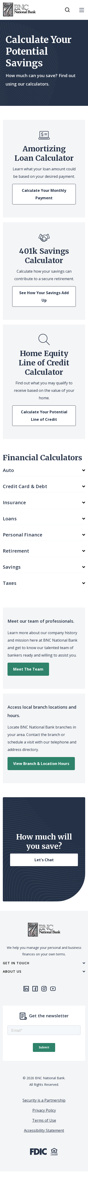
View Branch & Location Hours (41, 763)
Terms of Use (44, 1120)
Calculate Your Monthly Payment (44, 194)
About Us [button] (12, 971)
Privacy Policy (44, 1110)
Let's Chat (44, 859)
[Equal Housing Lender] (54, 1151)
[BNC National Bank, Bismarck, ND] (19, 10)
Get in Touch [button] (16, 963)
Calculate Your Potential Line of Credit (44, 415)
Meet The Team (28, 669)
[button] (44, 470)
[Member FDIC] (38, 1151)
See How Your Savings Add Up (44, 296)
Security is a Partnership (44, 1100)
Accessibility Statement (44, 1130)
